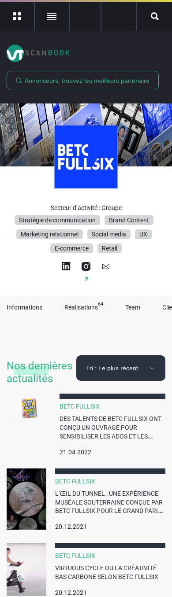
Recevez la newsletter (118, 16)
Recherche (154, 16)
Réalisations (83, 307)
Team (132, 307)
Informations (24, 307)
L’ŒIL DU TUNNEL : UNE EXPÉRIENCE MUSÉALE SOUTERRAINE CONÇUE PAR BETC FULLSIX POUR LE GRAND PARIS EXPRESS (109, 506)
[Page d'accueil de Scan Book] (86, 53)
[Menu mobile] (17, 16)
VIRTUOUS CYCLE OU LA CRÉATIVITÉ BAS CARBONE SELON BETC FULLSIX (106, 572)
